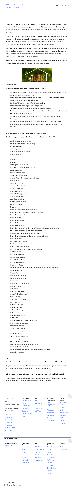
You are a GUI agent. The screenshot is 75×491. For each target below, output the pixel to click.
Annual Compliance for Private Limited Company (51, 460)
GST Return (38, 411)
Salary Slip (9, 445)
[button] (56, 6)
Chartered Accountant (12, 7)
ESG (61, 418)
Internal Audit (64, 413)
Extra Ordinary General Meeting (51, 470)
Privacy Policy (10, 420)
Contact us (8, 417)
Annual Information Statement (25, 460)
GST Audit (63, 415)
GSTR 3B (38, 457)
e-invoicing (38, 460)
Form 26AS (26, 452)
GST (36, 400)
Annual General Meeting (49, 449)
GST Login (38, 403)
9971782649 (66, 5)
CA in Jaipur (9, 430)
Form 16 (25, 455)
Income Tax (26, 406)
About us (8, 414)
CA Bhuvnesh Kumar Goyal (14, 5)
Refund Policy (10, 428)
